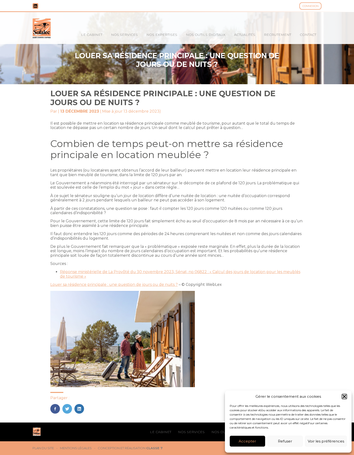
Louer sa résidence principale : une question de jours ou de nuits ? (114, 284)
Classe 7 (154, 448)
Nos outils (222, 432)
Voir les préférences (326, 441)
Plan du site (43, 448)
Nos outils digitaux (205, 34)
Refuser (285, 441)
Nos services (124, 34)
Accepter (247, 441)
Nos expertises (161, 34)
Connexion (310, 6)
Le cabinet (91, 34)
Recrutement (277, 34)
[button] (344, 396)
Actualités (244, 34)
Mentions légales (76, 448)
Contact (308, 34)
